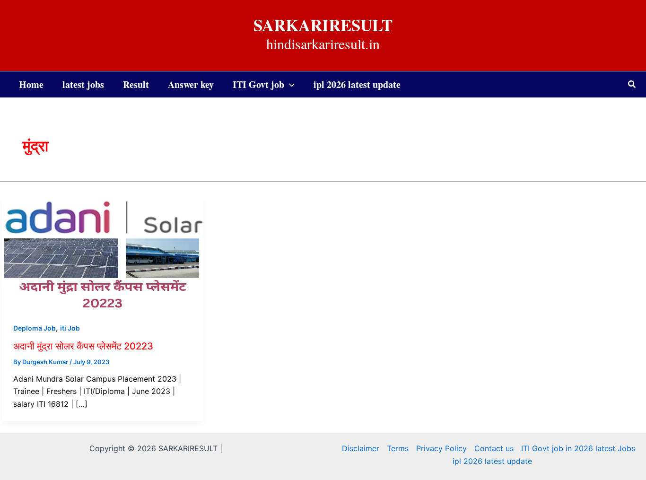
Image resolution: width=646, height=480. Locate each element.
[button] (632, 84)
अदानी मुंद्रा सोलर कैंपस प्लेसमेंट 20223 (83, 346)
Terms (398, 448)
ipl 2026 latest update (492, 461)
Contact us (494, 448)
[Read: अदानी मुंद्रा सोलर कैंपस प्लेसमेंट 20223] (102, 253)
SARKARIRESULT (323, 25)
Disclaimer (360, 448)
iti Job (70, 328)
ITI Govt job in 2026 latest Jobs (578, 448)
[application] (289, 84)
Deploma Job (34, 328)
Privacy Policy (441, 448)
